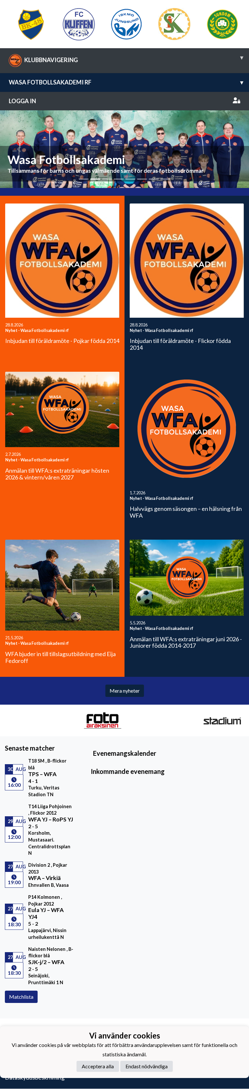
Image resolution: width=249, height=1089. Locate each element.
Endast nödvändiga (146, 1066)
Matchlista (21, 997)
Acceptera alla (98, 1066)
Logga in (22, 100)
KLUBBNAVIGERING (133, 58)
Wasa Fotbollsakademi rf (126, 82)
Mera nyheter (125, 691)
